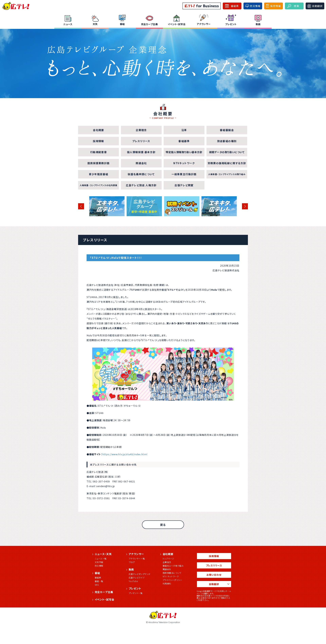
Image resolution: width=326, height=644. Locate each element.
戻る (163, 525)
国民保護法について (172, 572)
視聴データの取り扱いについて (226, 152)
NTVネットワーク (184, 163)
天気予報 (99, 562)
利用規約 (167, 583)
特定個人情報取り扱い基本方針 (184, 152)
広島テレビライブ (137, 577)
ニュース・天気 (103, 554)
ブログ (132, 562)
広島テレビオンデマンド (140, 574)
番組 (122, 24)
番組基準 (183, 141)
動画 (258, 24)
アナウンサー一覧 (137, 558)
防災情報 (99, 565)
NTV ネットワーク (171, 576)
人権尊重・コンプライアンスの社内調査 (98, 185)
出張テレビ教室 (184, 185)
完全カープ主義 (149, 24)
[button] (81, 206)
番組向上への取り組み (173, 565)
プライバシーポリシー (172, 579)
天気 (95, 24)
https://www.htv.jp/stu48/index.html (124, 454)
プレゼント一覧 (136, 593)
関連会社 (141, 163)
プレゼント (231, 24)
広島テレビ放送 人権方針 (141, 185)
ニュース (68, 24)
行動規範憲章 (98, 152)
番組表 (98, 577)
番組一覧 (99, 581)
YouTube (133, 581)
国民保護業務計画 (98, 163)
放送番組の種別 (227, 141)
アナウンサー (204, 24)
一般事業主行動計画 (183, 174)
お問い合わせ (213, 574)
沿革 (184, 130)
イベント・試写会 (176, 24)
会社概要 (98, 130)
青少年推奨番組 (98, 174)
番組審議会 (227, 130)
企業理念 (141, 130)
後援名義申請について (141, 174)
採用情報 (98, 141)
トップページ (168, 558)
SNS (97, 584)
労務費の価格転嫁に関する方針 (227, 163)
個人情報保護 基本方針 (141, 152)
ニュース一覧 (101, 558)
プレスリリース (141, 141)
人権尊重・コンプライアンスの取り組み (226, 174)
